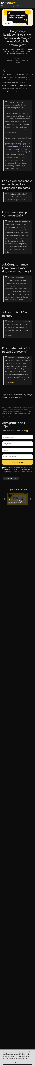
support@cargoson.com (8, 416)
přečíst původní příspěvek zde (15, 409)
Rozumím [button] (17, 1062)
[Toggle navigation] (31, 4)
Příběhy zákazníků (11, 478)
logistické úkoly (16, 144)
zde (26, 1058)
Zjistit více (18, 1056)
